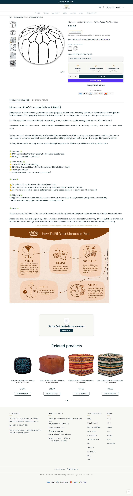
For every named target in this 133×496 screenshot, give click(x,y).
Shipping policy (92, 423)
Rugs (108, 431)
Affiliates (90, 460)
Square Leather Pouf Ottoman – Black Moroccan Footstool (23, 381)
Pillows (109, 423)
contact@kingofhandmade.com (59, 434)
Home (11, 17)
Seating (109, 435)
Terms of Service (93, 439)
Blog (89, 456)
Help (88, 443)
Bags (109, 439)
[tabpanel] (81, 375)
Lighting (109, 427)
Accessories (111, 443)
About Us (90, 448)
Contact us (91, 452)
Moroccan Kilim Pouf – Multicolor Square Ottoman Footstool (110, 381)
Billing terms (91, 431)
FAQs (50, 421)
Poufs (109, 419)
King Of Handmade (66, 7)
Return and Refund (93, 427)
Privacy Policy (92, 435)
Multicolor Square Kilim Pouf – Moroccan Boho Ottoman (81, 381)
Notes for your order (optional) (80, 54)
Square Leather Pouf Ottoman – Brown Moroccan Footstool (52, 381)
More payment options (96, 85)
